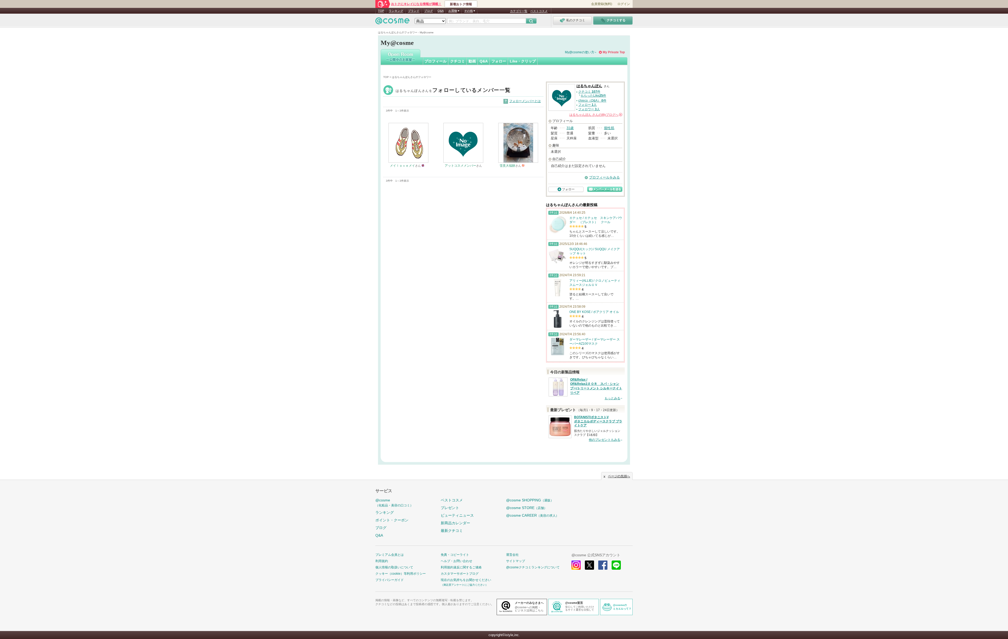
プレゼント (450, 508)
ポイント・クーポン (391, 520)
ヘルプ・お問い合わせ (456, 561)
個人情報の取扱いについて (394, 567)
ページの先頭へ (619, 476)
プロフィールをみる (604, 177)
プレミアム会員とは (389, 555)
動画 (472, 61)
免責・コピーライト (455, 555)
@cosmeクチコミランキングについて (533, 567)
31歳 (570, 128)
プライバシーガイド (389, 580)
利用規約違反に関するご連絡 (461, 567)
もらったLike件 (593, 95)
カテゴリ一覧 (518, 11)
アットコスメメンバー (460, 165)
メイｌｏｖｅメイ (402, 165)
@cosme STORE (526, 508)
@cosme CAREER (532, 515)
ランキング (396, 10)
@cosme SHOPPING (530, 500)
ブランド (413, 10)
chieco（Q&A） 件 (592, 100)
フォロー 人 (587, 105)
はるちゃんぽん (453, 91)
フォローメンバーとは (525, 101)
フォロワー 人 (589, 109)
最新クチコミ (452, 530)
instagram (576, 565)
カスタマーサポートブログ (460, 573)
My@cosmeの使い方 (579, 52)
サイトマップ (515, 561)
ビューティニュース (457, 515)
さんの (595, 115)
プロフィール (435, 61)
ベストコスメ (539, 11)
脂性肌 (609, 128)
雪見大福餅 (507, 165)
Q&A (441, 10)
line (616, 565)
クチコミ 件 (589, 91)
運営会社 (512, 555)
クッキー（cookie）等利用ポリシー (400, 573)
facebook (602, 565)
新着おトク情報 (461, 4)
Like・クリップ (523, 61)
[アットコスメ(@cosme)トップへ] (392, 22)
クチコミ (457, 61)
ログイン (623, 4)
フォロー (498, 61)
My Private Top (614, 52)
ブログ (428, 10)
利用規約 (381, 561)
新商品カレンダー (455, 523)
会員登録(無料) (601, 4)
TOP (381, 10)
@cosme (394, 502)
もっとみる (612, 398)
